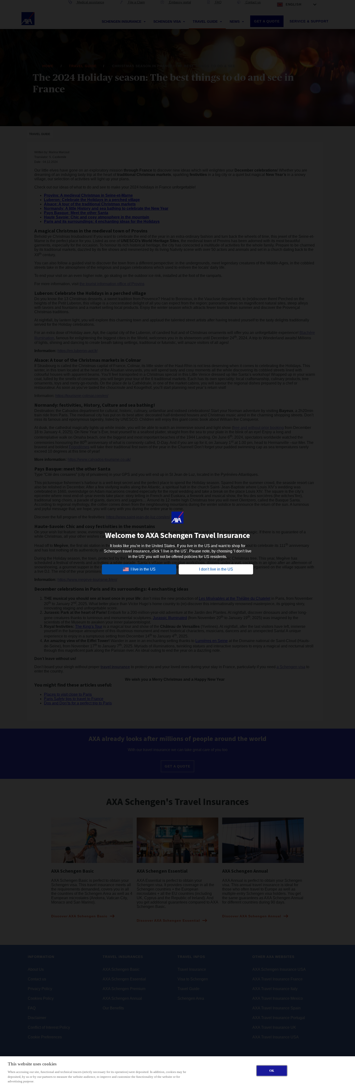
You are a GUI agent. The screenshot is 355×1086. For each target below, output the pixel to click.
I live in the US (143, 569)
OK (271, 1070)
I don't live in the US (216, 569)
